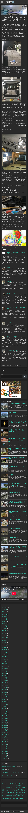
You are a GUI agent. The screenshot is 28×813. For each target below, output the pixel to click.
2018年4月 (4, 716)
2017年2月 (4, 741)
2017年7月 (4, 732)
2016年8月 (4, 751)
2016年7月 (4, 753)
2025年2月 (4, 623)
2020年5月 (4, 673)
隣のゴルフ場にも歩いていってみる (9, 766)
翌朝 (15, 795)
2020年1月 (4, 680)
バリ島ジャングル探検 (18, 789)
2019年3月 (4, 697)
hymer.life (9, 783)
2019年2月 (4, 699)
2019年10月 (4, 685)
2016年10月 (4, 748)
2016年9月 (4, 749)
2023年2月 (4, 640)
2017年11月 (4, 725)
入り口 (19, 790)
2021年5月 (4, 654)
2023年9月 (4, 632)
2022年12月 (4, 644)
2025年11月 (4, 616)
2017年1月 (4, 743)
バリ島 (13, 789)
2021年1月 (4, 661)
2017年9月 (4, 729)
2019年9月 (4, 687)
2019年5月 (4, 694)
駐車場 (16, 798)
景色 (8, 795)
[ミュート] (23, 599)
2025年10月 (4, 618)
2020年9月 (4, 668)
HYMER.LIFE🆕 (7, 2)
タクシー (4, 789)
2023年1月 (4, 642)
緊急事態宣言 (11, 795)
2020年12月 (4, 663)
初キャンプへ (10, 322)
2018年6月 (4, 713)
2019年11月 (4, 684)
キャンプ (8, 787)
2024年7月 (4, 625)
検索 (2, 374)
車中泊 (6, 798)
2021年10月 (4, 651)
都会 (14, 798)
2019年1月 (4, 701)
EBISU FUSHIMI (16, 20)
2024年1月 (4, 628)
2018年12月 (4, 703)
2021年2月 (4, 659)
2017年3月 (4, 739)
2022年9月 (4, 649)
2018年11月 (4, 704)
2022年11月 (4, 645)
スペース (23, 787)
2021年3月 (4, 658)
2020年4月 (4, 675)
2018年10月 (4, 706)
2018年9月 (4, 708)
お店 (22, 783)
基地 (7, 792)
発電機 (8, 267)
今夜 (17, 790)
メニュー (25, 2)
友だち (22, 790)
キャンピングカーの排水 (12, 336)
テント (7, 789)
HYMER (4, 783)
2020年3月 (4, 677)
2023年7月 (4, 635)
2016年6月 (4, 755)
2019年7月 (4, 690)
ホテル (3, 790)
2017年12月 (4, 723)
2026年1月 (4, 614)
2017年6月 (4, 734)
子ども (13, 792)
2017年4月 (4, 737)
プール (23, 789)
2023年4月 (4, 637)
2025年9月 (4, 619)
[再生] (2, 599)
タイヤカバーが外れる (11, 293)
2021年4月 (4, 656)
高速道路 (21, 798)
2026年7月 (4, 609)
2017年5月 (4, 736)
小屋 (16, 792)
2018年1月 (4, 722)
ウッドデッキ (9, 785)
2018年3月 (4, 718)
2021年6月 (4, 652)
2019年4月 (4, 696)
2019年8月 (4, 689)
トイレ (10, 789)
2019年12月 (4, 682)
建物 (18, 792)
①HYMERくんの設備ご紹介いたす (14, 365)
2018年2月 (4, 720)
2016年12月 (4, 744)
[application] (14, 593)
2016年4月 (4, 758)
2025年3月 (4, 621)
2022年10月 (4, 647)
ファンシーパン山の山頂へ (7, 775)
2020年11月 (4, 664)
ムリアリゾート (8, 790)
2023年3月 (4, 638)
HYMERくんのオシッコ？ (12, 350)
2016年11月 (4, 746)
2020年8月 (4, 670)
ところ (4, 785)
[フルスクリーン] (25, 599)
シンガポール (18, 787)
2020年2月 (4, 678)
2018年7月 (4, 711)
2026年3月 (4, 612)
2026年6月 (4, 611)
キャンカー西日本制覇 (16, 785)
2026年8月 (4, 607)
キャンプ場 (13, 787)
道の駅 (11, 798)
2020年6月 (4, 671)
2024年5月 (4, 626)
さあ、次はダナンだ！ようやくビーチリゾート (11, 772)
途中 (9, 798)
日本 (4, 795)
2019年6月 (4, 692)
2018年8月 (4, 710)
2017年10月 (4, 727)
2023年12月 (4, 630)
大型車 (11, 792)
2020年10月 (4, 666)
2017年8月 (4, 730)
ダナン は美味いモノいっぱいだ (8, 770)
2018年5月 (4, 715)
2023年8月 (4, 633)
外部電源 (9, 281)
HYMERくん (16, 784)
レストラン (13, 790)
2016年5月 (4, 756)
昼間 (6, 795)
